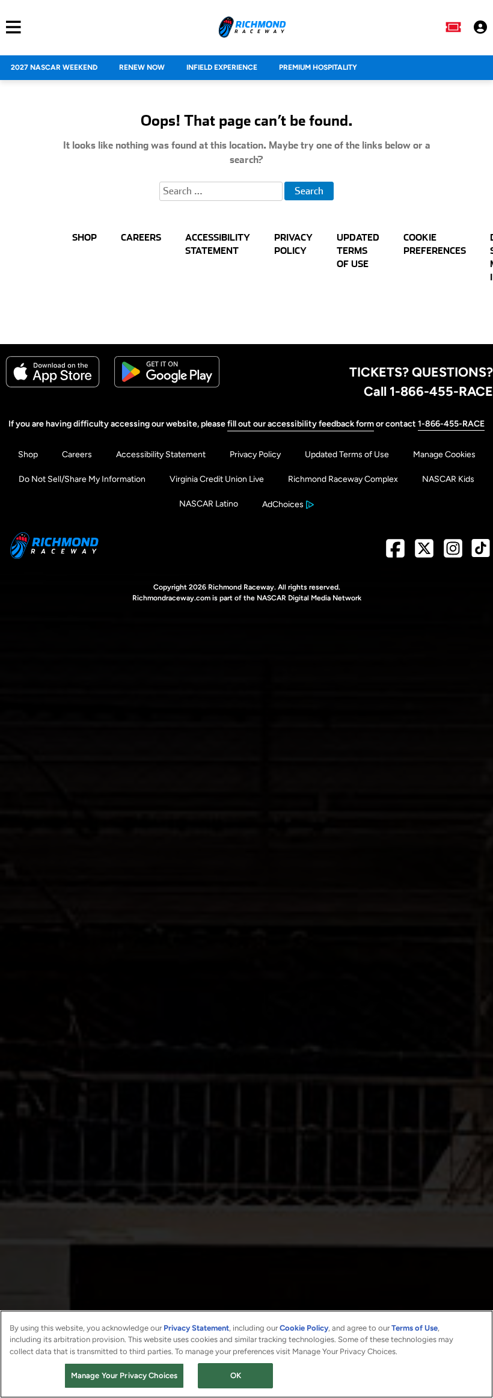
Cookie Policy (304, 1327)
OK (235, 1375)
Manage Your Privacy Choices (124, 1375)
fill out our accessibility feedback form (300, 424)
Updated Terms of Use (347, 454)
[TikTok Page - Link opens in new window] (480, 553)
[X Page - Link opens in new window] (424, 553)
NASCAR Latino (208, 504)
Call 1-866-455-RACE (428, 391)
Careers (77, 454)
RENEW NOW (142, 67)
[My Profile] (480, 27)
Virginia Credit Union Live (217, 479)
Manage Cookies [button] (444, 454)
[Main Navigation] (10, 27)
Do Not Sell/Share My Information (82, 479)
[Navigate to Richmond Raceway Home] (252, 27)
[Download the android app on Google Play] (166, 385)
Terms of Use (414, 1327)
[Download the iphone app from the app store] (52, 385)
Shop (28, 454)
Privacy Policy (255, 454)
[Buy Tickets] (453, 27)
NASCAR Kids (448, 479)
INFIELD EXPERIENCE (221, 67)
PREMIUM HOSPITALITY (318, 67)
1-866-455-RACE (451, 424)
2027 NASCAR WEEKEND (54, 67)
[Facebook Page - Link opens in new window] (395, 553)
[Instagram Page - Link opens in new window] (453, 553)
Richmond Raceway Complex (343, 479)
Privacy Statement (196, 1327)
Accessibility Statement (161, 454)
